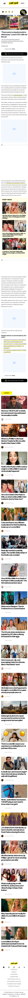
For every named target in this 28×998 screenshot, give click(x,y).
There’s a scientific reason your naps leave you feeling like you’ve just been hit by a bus (13, 746)
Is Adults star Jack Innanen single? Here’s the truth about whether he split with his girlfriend (14, 774)
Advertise (14, 976)
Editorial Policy (14, 979)
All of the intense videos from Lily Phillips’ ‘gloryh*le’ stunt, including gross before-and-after (14, 217)
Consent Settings (14, 984)
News (13, 49)
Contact (14, 969)
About (14, 972)
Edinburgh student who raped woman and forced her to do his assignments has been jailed (13, 718)
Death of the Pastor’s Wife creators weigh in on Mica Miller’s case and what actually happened (14, 469)
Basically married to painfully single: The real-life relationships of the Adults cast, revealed (14, 552)
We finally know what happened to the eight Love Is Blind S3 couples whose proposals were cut (14, 690)
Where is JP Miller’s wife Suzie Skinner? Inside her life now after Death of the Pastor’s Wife (13, 441)
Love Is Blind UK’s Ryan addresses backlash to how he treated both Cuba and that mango (14, 944)
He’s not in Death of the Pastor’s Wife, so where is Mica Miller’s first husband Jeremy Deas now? (13, 235)
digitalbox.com (15, 996)
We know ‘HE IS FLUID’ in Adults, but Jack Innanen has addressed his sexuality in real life (13, 413)
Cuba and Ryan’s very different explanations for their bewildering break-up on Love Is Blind (13, 525)
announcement (18, 95)
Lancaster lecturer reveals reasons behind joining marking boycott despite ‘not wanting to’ (15, 346)
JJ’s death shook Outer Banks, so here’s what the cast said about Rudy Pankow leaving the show (13, 830)
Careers (14, 974)
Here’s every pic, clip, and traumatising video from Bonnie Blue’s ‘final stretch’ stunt (13, 662)
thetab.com (11, 992)
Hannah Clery (8, 49)
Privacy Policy (14, 986)
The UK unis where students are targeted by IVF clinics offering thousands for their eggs (13, 634)
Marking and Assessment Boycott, (15, 183)
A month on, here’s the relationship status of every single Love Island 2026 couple (13, 253)
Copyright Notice (14, 981)
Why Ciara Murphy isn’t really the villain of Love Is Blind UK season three (13, 916)
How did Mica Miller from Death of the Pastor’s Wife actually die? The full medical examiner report (14, 580)
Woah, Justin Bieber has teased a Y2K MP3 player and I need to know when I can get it (13, 802)
